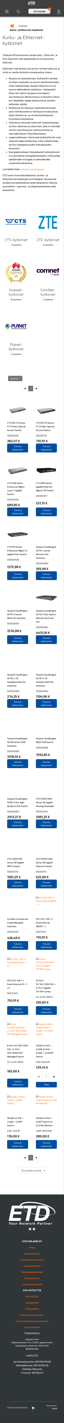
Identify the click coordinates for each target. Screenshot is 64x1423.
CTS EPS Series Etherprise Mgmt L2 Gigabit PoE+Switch (17, 551)
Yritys (32, 1247)
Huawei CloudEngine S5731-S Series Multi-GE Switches (17, 614)
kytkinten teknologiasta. (32, 169)
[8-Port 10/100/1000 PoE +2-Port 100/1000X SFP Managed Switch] (17, 1033)
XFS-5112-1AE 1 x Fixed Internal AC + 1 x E (17, 984)
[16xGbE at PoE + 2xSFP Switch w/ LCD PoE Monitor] (46, 1105)
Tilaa (46, 1084)
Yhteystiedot (32, 1309)
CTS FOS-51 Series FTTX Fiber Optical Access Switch (45, 426)
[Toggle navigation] (7, 11)
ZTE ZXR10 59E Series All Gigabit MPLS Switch (15, 862)
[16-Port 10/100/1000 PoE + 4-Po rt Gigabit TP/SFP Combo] (46, 968)
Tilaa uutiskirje (32, 1327)
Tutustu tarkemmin (17, 448)
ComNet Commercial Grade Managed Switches (17, 923)
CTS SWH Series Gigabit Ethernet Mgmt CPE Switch (45, 487)
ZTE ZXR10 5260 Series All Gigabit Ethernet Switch (44, 862)
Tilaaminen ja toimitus (32, 1259)
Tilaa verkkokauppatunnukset (32, 1321)
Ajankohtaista (32, 1253)
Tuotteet (23, 26)
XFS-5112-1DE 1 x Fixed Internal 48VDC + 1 (44, 923)
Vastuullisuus (32, 1278)
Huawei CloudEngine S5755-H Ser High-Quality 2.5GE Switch (17, 802)
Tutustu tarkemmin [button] (46, 945)
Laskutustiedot (32, 1266)
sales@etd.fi (32, 1302)
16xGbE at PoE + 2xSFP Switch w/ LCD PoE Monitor (44, 1122)
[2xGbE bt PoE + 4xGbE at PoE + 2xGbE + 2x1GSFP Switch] (46, 1033)
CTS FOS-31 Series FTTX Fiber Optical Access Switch (16, 426)
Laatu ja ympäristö (32, 1284)
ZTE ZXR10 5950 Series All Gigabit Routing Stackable (45, 802)
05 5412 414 (32, 1296)
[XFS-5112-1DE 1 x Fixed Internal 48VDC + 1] (46, 906)
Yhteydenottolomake (32, 1315)
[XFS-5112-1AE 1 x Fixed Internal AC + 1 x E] (17, 968)
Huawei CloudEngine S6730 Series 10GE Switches (17, 742)
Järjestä (14, 378)
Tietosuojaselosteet (32, 1272)
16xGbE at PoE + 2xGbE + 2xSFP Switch (15, 1122)
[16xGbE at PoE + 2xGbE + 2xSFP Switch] (17, 1105)
